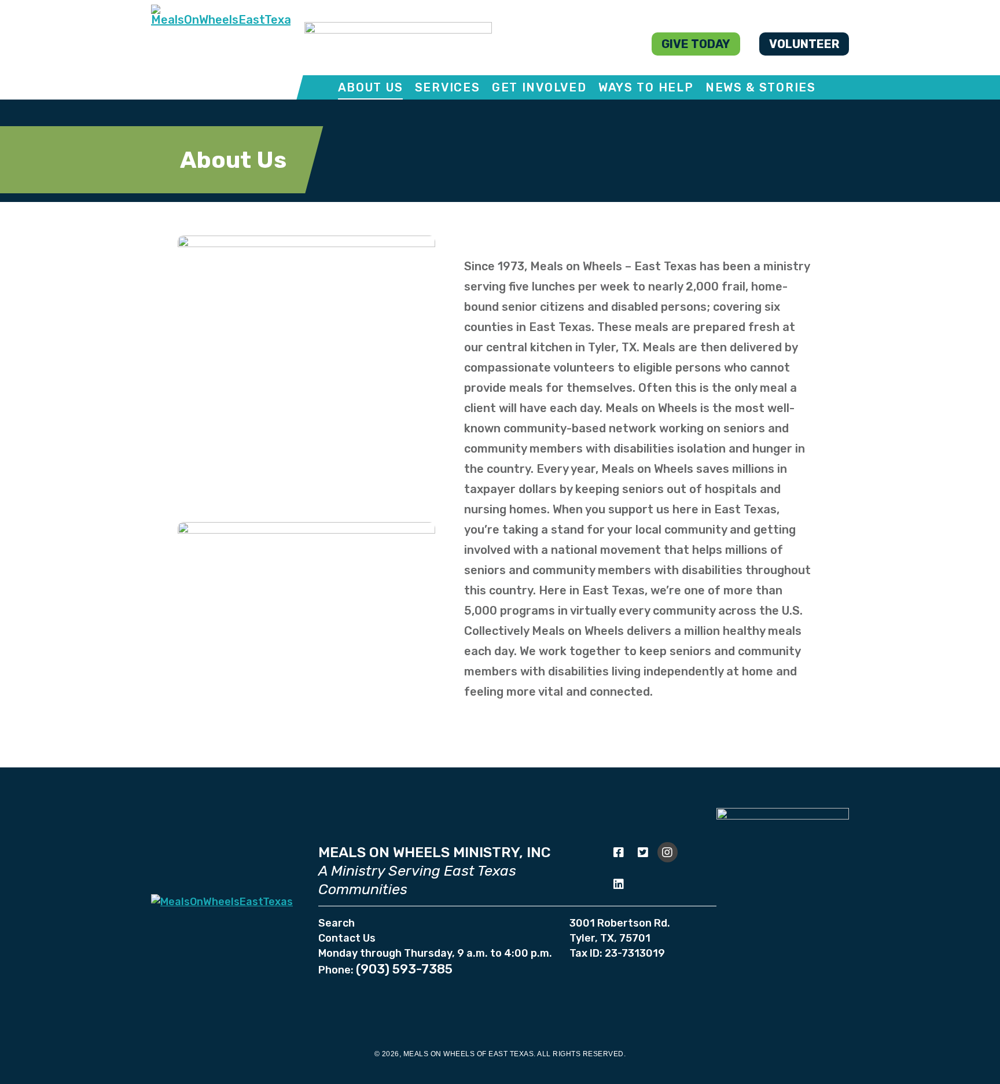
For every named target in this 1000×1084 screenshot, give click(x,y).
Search (336, 923)
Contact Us (347, 938)
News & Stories (760, 87)
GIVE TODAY (695, 44)
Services (447, 87)
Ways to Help (645, 87)
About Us (370, 87)
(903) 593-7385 (404, 969)
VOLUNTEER (804, 44)
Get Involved (539, 87)
